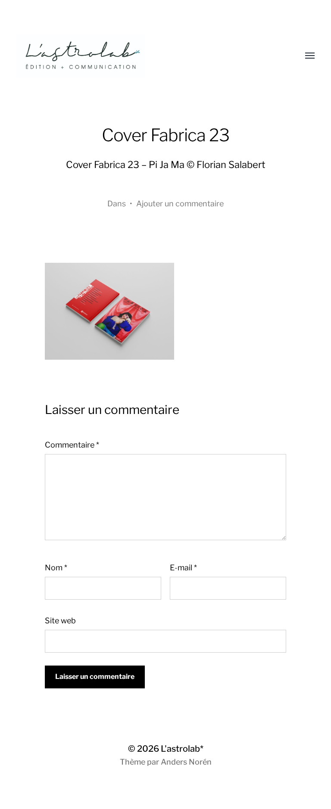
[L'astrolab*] (148, 56)
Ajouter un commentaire (180, 203)
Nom (56, 567)
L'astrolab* (182, 749)
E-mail (183, 567)
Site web (60, 620)
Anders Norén (186, 761)
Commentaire (72, 444)
